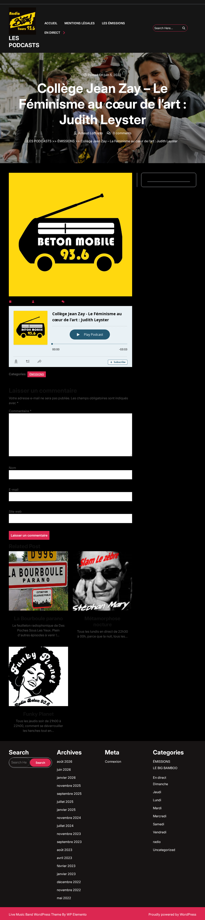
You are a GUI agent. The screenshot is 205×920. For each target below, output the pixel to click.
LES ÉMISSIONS (113, 23)
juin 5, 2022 (21, 300)
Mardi (157, 808)
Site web (15, 511)
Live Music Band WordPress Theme (35, 914)
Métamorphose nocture (102, 621)
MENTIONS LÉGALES (79, 23)
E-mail (13, 490)
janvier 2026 (66, 778)
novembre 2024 (69, 818)
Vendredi (159, 832)
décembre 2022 (69, 882)
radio (157, 842)
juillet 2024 (65, 826)
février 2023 (66, 866)
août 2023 (64, 850)
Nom (12, 468)
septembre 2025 (69, 794)
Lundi (157, 800)
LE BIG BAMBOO (165, 768)
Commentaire (20, 411)
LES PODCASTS (24, 42)
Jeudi (157, 792)
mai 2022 (64, 898)
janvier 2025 (66, 810)
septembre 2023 (69, 842)
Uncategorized (164, 850)
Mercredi (159, 816)
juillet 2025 (65, 802)
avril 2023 (64, 858)
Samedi (158, 824)
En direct (159, 778)
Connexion (113, 761)
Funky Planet (38, 714)
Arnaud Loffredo (47, 300)
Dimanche (160, 784)
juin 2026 (64, 770)
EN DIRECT (52, 33)
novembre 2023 (69, 834)
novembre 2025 (69, 786)
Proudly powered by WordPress (172, 914)
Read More (37, 581)
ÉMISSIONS (66, 141)
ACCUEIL (50, 23)
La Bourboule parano (38, 618)
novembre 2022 (69, 890)
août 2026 (64, 761)
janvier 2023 (66, 874)
